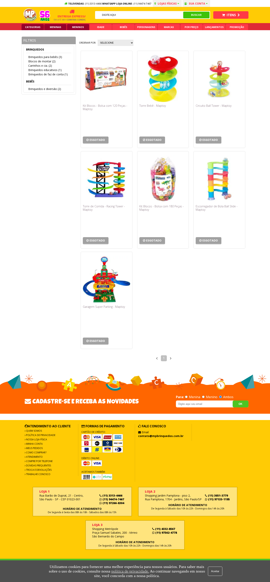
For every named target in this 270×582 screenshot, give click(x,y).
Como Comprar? (35, 452)
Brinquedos (35, 49)
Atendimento (34, 456)
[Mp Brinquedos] (30, 15)
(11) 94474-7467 (142, 3)
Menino (211, 397)
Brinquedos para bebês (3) (45, 57)
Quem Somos (33, 430)
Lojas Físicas (167, 3)
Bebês (123, 27)
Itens (231, 15)
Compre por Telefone (39, 461)
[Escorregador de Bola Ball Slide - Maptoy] (219, 179)
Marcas (169, 27)
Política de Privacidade (40, 435)
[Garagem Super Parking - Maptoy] (106, 279)
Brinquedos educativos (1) (45, 70)
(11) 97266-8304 (113, 503)
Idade (100, 27)
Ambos (227, 397)
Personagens (146, 27)
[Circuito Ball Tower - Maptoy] (219, 78)
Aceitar (215, 571)
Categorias (32, 27)
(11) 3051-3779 (217, 495)
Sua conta (197, 3)
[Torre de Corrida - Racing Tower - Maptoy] (106, 179)
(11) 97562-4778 (166, 532)
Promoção (237, 27)
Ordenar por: (87, 42)
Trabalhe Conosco (37, 474)
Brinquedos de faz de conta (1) (48, 74)
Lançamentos (214, 27)
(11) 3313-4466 (112, 495)
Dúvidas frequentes (38, 465)
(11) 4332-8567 (164, 529)
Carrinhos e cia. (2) (40, 65)
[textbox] (139, 15)
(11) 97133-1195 (218, 499)
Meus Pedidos (34, 448)
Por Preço (191, 27)
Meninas (55, 27)
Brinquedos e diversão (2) (44, 89)
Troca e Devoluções (38, 470)
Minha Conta (34, 443)
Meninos (78, 27)
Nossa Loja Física (36, 439)
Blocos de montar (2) (42, 61)
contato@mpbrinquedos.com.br (160, 436)
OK (240, 403)
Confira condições (74, 19)
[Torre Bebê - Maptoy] (163, 78)
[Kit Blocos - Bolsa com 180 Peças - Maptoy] (163, 179)
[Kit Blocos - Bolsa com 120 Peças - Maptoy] (106, 78)
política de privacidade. (130, 571)
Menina (194, 397)
